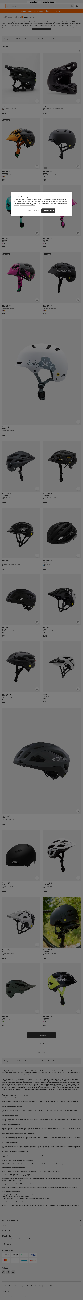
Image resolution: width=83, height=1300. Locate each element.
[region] (41, 204)
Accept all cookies (48, 210)
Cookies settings (33, 210)
